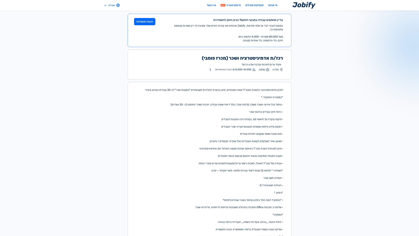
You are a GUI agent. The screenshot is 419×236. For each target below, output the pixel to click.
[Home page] (304, 5)
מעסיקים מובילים (254, 5)
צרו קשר (211, 5)
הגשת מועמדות (144, 21)
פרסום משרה (231, 5)
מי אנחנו (272, 5)
